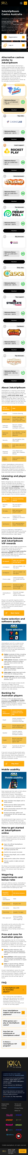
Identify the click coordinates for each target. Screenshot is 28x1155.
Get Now (22, 1151)
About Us (17, 1110)
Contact (4, 1108)
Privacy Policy (19, 1108)
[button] (14, 989)
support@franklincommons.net (15, 1087)
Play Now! (14, 110)
